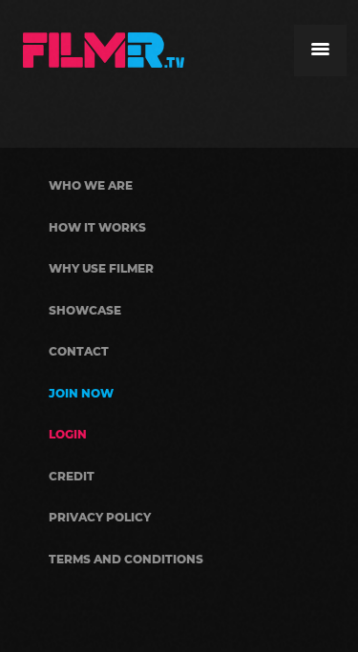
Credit (72, 476)
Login (68, 434)
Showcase (85, 310)
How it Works (97, 227)
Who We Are (91, 185)
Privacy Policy (100, 517)
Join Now (81, 393)
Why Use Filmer (101, 268)
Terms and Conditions (126, 559)
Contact (79, 351)
